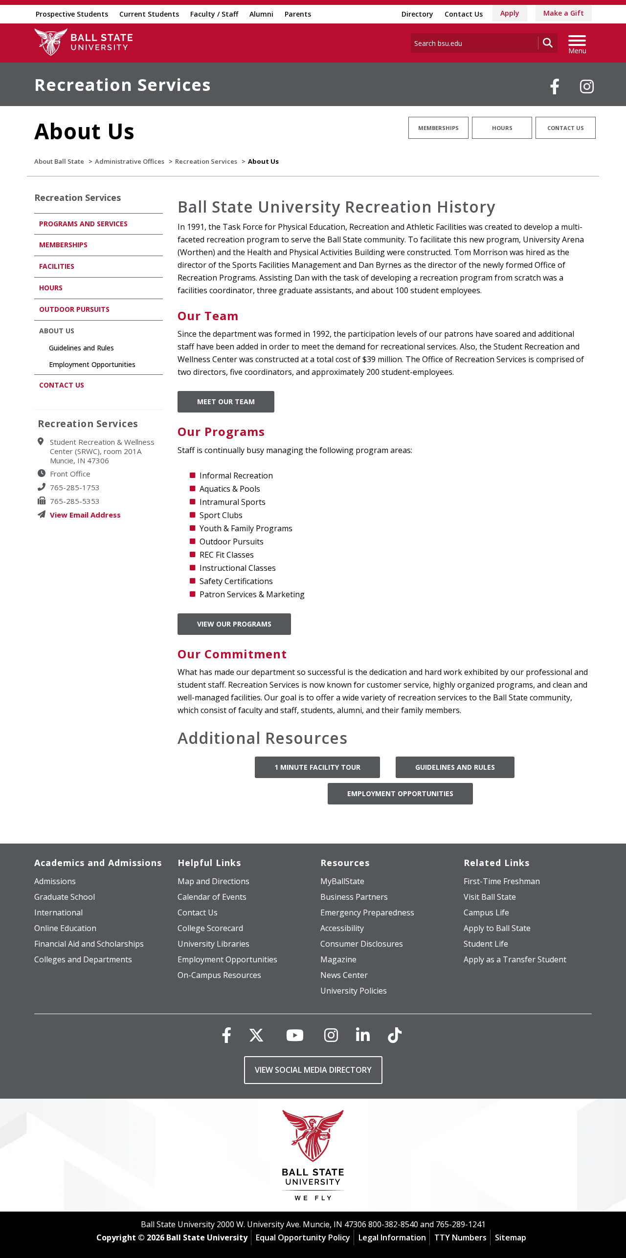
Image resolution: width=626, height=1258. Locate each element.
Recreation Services (122, 84)
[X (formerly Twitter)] (256, 1034)
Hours (502, 127)
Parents (298, 14)
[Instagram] (587, 86)
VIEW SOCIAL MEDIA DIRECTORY (313, 1069)
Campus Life (486, 912)
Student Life (486, 943)
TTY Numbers (460, 1237)
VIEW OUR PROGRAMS (234, 624)
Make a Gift (563, 13)
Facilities (56, 266)
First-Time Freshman (502, 881)
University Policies (353, 990)
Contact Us (464, 14)
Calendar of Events (212, 896)
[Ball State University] (313, 1157)
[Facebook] (554, 86)
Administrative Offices (129, 161)
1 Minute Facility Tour (317, 767)
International (58, 912)
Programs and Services (83, 223)
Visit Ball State (490, 896)
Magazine (338, 959)
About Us (56, 330)
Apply (509, 13)
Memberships (438, 127)
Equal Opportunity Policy (303, 1237)
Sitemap (510, 1237)
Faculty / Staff (214, 14)
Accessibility (342, 928)
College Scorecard (210, 928)
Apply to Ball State (497, 928)
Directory (417, 14)
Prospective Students (72, 14)
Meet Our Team (226, 401)
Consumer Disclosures (361, 943)
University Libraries (213, 943)
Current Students (149, 14)
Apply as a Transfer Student (515, 959)
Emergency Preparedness (367, 912)
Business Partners (354, 896)
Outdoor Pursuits (74, 309)
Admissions (55, 881)
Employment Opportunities (400, 793)
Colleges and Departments (83, 959)
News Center (344, 975)
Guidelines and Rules (455, 767)
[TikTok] (395, 1034)
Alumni (261, 14)
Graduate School (64, 896)
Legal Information (392, 1237)
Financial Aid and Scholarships (89, 943)
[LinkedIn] (363, 1034)
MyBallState (342, 881)
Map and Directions (213, 881)
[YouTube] (295, 1034)
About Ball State (59, 161)
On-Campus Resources (219, 975)
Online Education (65, 928)
